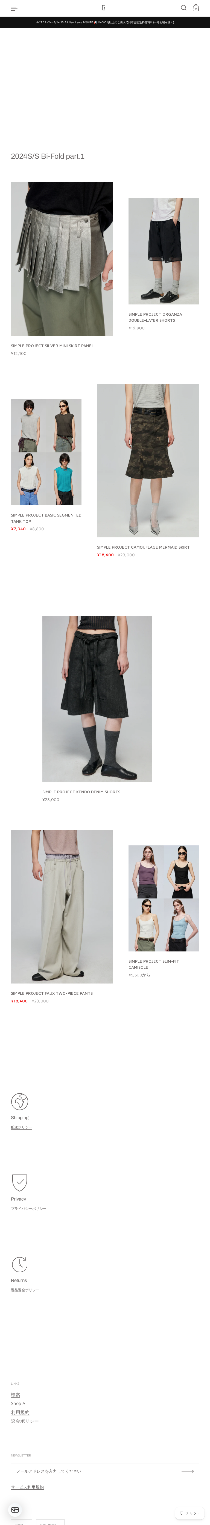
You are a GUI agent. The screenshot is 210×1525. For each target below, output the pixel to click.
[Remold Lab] (105, 8)
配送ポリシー (21, 1127)
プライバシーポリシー (28, 1208)
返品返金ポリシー (25, 1290)
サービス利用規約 (27, 1487)
